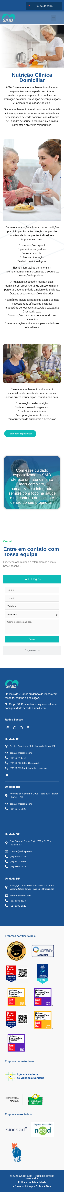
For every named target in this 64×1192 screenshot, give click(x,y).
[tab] (32, 579)
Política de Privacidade (32, 1182)
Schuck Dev (43, 1186)
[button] (53, 18)
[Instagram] (8, 728)
